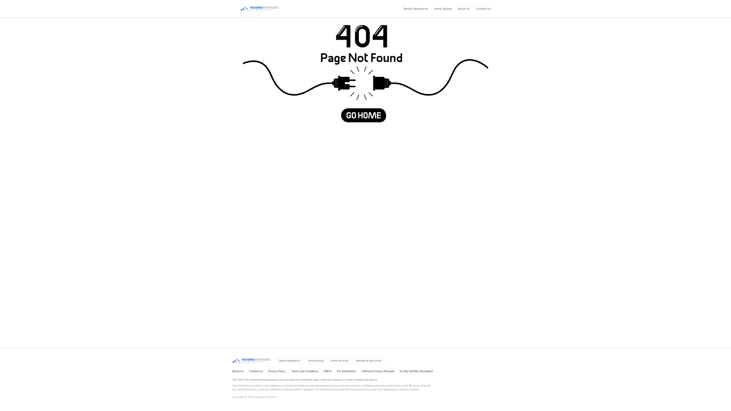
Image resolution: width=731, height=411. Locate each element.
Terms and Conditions (304, 371)
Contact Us (483, 8)
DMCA (328, 371)
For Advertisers (346, 371)
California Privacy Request (377, 371)
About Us (464, 8)
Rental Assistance (416, 8)
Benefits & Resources (369, 360)
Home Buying (443, 8)
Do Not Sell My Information (416, 371)
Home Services (340, 360)
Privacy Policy (277, 371)
